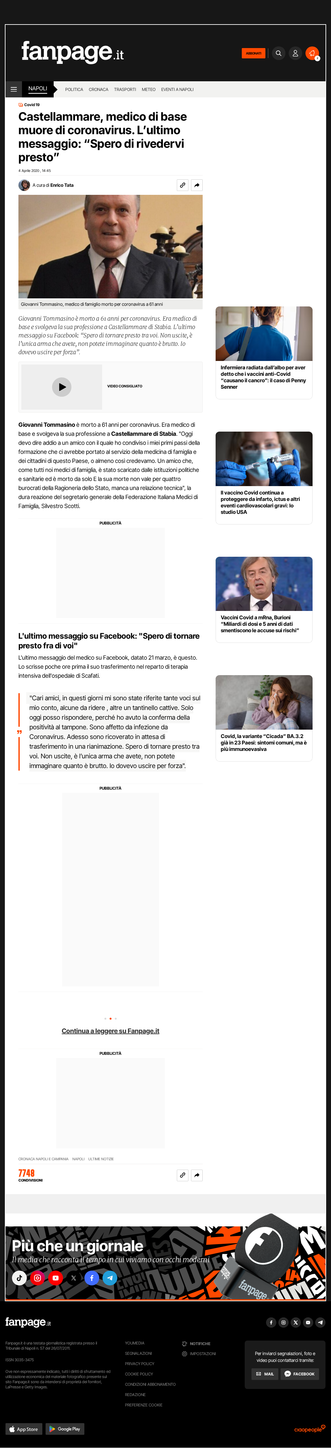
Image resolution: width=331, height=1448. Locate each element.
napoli (37, 88)
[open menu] (13, 89)
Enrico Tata (62, 185)
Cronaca (98, 89)
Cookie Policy (139, 1374)
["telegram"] (109, 1278)
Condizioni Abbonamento (150, 1384)
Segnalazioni (138, 1353)
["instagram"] (37, 1278)
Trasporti (125, 89)
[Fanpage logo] (64, 53)
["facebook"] (91, 1278)
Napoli (78, 1159)
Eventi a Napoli (177, 89)
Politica (74, 89)
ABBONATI (253, 53)
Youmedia (134, 1343)
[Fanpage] (28, 1322)
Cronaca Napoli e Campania (43, 1159)
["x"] (73, 1278)
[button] (197, 185)
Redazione (135, 1394)
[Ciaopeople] (310, 1430)
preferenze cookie (144, 1405)
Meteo (148, 89)
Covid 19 (32, 105)
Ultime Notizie (101, 1159)
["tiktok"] (19, 1278)
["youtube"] (55, 1278)
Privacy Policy (139, 1363)
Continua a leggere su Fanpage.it (110, 1031)
